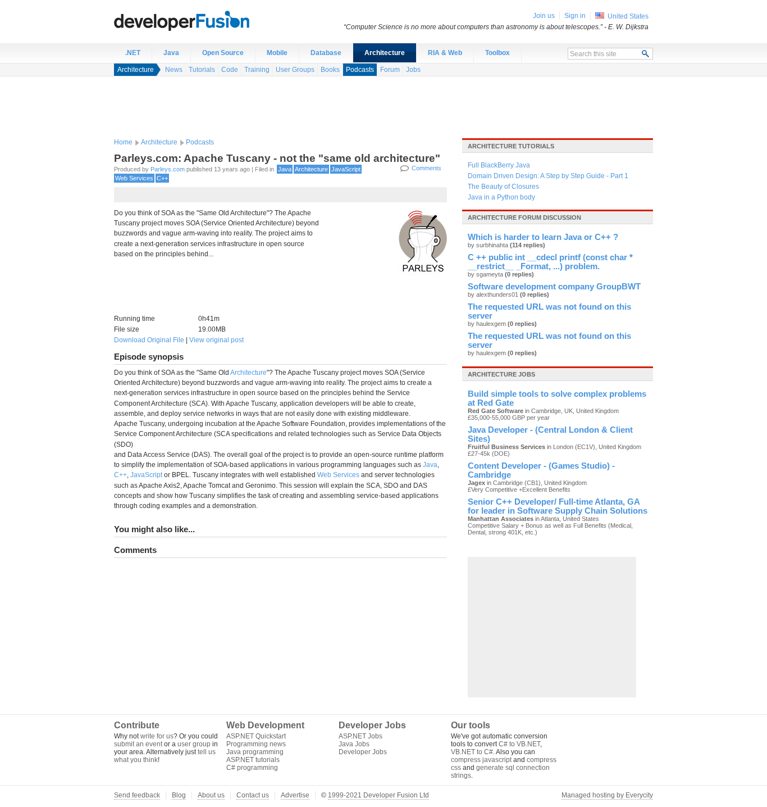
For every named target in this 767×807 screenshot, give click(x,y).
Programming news (256, 744)
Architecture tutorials (511, 146)
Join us (544, 16)
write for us (157, 736)
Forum (390, 70)
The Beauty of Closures (503, 187)
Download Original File (149, 340)
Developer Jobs (363, 752)
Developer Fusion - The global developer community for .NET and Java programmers (209, 20)
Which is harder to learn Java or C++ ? (543, 237)
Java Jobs (354, 744)
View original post (216, 340)
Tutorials (202, 70)
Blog (179, 795)
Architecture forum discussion (524, 217)
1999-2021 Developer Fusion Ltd (378, 795)
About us (211, 795)
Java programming (255, 752)
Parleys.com (167, 169)
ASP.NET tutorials (253, 760)
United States (628, 16)
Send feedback (137, 795)
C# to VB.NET (519, 744)
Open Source (223, 53)
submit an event (138, 744)
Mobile (277, 53)
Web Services (134, 178)
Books (330, 70)
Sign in (575, 16)
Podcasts (360, 70)
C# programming (252, 768)
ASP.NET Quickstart (256, 736)
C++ (162, 178)
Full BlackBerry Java (499, 165)
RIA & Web (445, 53)
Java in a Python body (501, 197)
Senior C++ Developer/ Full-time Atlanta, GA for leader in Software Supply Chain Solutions (557, 506)
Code (229, 70)
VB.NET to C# (472, 752)
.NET (132, 53)
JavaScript (345, 169)
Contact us (252, 795)
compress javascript (481, 760)
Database (326, 53)
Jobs (413, 70)
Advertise (295, 795)
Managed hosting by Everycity (607, 795)
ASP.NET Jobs (360, 736)
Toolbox (497, 53)
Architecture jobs (501, 374)
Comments (426, 168)
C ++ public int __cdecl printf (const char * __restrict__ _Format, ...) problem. (550, 262)
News (173, 70)
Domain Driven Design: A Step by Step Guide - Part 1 (548, 176)
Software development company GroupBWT (554, 286)
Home (123, 142)
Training (257, 70)
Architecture (384, 53)
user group (194, 744)
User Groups (295, 70)
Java (171, 53)
